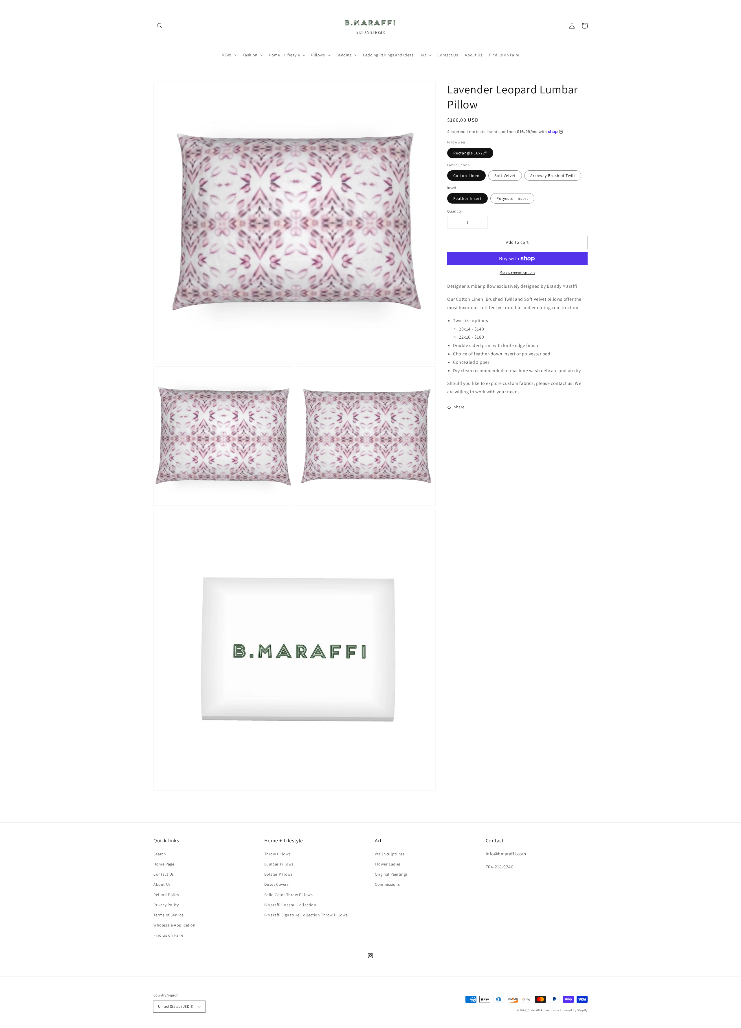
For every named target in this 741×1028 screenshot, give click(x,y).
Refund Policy (166, 894)
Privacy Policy (166, 904)
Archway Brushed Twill (552, 175)
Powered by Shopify (574, 1010)
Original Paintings (391, 874)
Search (159, 854)
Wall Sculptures (389, 854)
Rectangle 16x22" (470, 152)
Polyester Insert (512, 198)
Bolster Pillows (278, 874)
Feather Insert (467, 198)
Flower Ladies (388, 864)
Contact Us (163, 874)
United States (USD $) (175, 1006)
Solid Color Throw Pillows (288, 894)
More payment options (517, 272)
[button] (159, 25)
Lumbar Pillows (279, 864)
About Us (162, 884)
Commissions (387, 884)
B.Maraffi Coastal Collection (290, 904)
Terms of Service (168, 915)
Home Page (163, 864)
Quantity (454, 210)
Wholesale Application (174, 925)
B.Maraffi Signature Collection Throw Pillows (306, 915)
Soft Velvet (505, 175)
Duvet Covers (276, 884)
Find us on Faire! (169, 935)
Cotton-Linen (466, 175)
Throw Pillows (277, 854)
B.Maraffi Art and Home (543, 1010)
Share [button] (459, 406)
